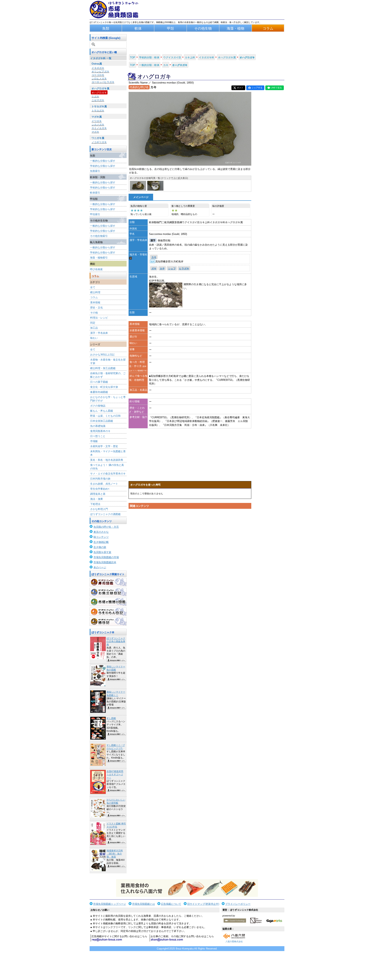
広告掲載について (171, 903)
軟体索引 (95, 192)
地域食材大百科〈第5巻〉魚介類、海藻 (115, 853)
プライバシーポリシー (238, 903)
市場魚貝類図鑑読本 (105, 562)
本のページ (100, 567)
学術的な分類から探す (102, 165)
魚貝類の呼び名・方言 (106, 526)
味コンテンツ (101, 537)
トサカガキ (98, 110)
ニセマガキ (98, 100)
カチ (162, 268)
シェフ (172, 268)
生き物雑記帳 (101, 542)
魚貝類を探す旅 (102, 552)
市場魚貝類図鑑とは (143, 903)
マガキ (95, 131)
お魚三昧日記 (108, 592)
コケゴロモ (98, 75)
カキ (153, 257)
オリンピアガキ (100, 71)
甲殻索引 (95, 214)
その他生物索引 (99, 235)
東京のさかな (101, 531)
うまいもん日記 (108, 612)
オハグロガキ (99, 92)
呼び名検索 (96, 269)
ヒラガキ (184, 268)
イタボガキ (98, 68)
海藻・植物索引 (99, 257)
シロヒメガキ (99, 78)
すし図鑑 (111, 718)
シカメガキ (98, 124)
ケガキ (95, 96)
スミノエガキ (99, 128)
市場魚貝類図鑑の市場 (106, 557)
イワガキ (97, 121)
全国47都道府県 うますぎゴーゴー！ (115, 774)
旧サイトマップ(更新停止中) (203, 903)
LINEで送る (276, 87)
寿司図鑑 (108, 582)
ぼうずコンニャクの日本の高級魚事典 (116, 641)
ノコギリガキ (99, 142)
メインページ (140, 197)
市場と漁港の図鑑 (108, 602)
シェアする (257, 87)
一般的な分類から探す (102, 160)
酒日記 (108, 621)
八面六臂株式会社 (234, 941)
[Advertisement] (190, 547)
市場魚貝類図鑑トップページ (109, 903)
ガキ (153, 268)
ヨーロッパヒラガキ (103, 82)
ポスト (240, 87)
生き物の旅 (100, 547)
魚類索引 (95, 171)
